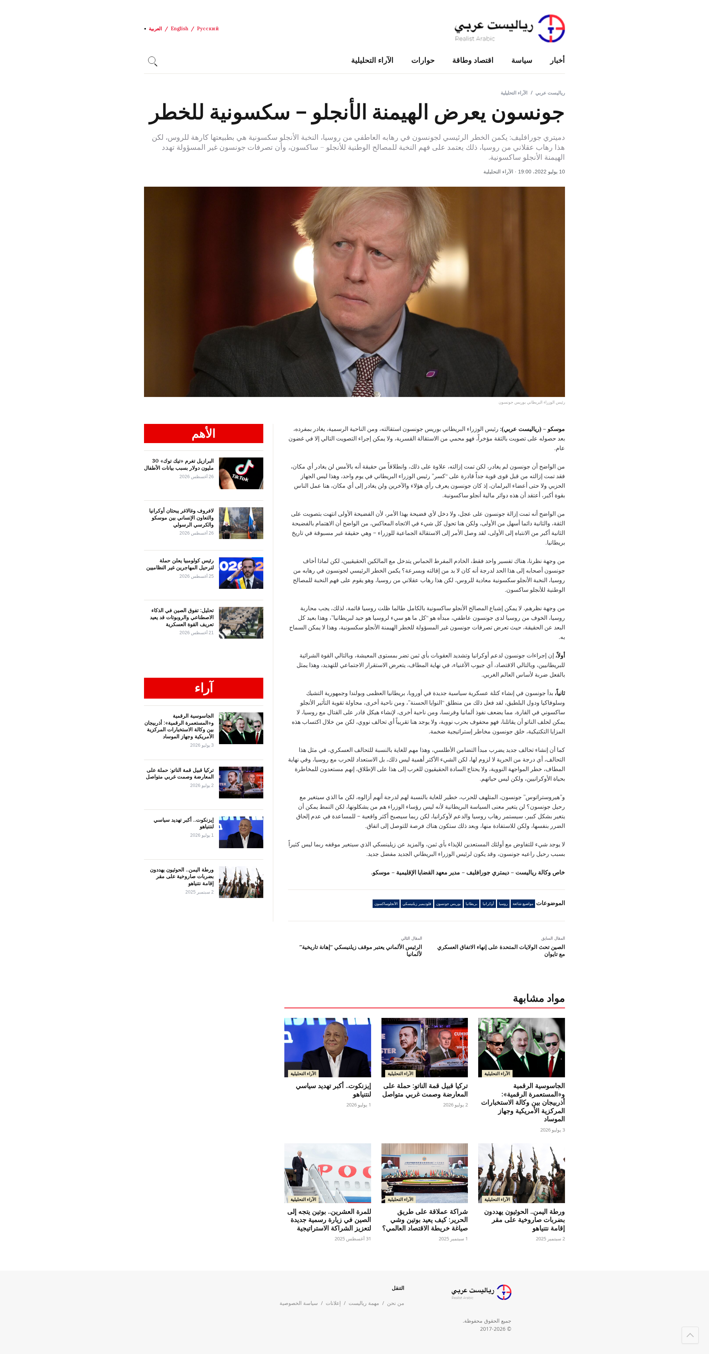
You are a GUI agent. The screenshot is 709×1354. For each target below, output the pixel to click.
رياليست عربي (550, 92)
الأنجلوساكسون (386, 903)
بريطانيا (471, 903)
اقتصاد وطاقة (473, 60)
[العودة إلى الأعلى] (690, 1335)
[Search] (152, 60)
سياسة (521, 60)
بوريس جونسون (448, 903)
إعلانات (333, 1302)
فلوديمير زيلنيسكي (417, 903)
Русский (208, 28)
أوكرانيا (488, 903)
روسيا (503, 903)
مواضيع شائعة (523, 903)
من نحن (395, 1302)
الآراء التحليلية (372, 60)
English (179, 28)
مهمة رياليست (364, 1302)
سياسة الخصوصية (299, 1302)
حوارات (423, 60)
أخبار (557, 60)
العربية (155, 28)
